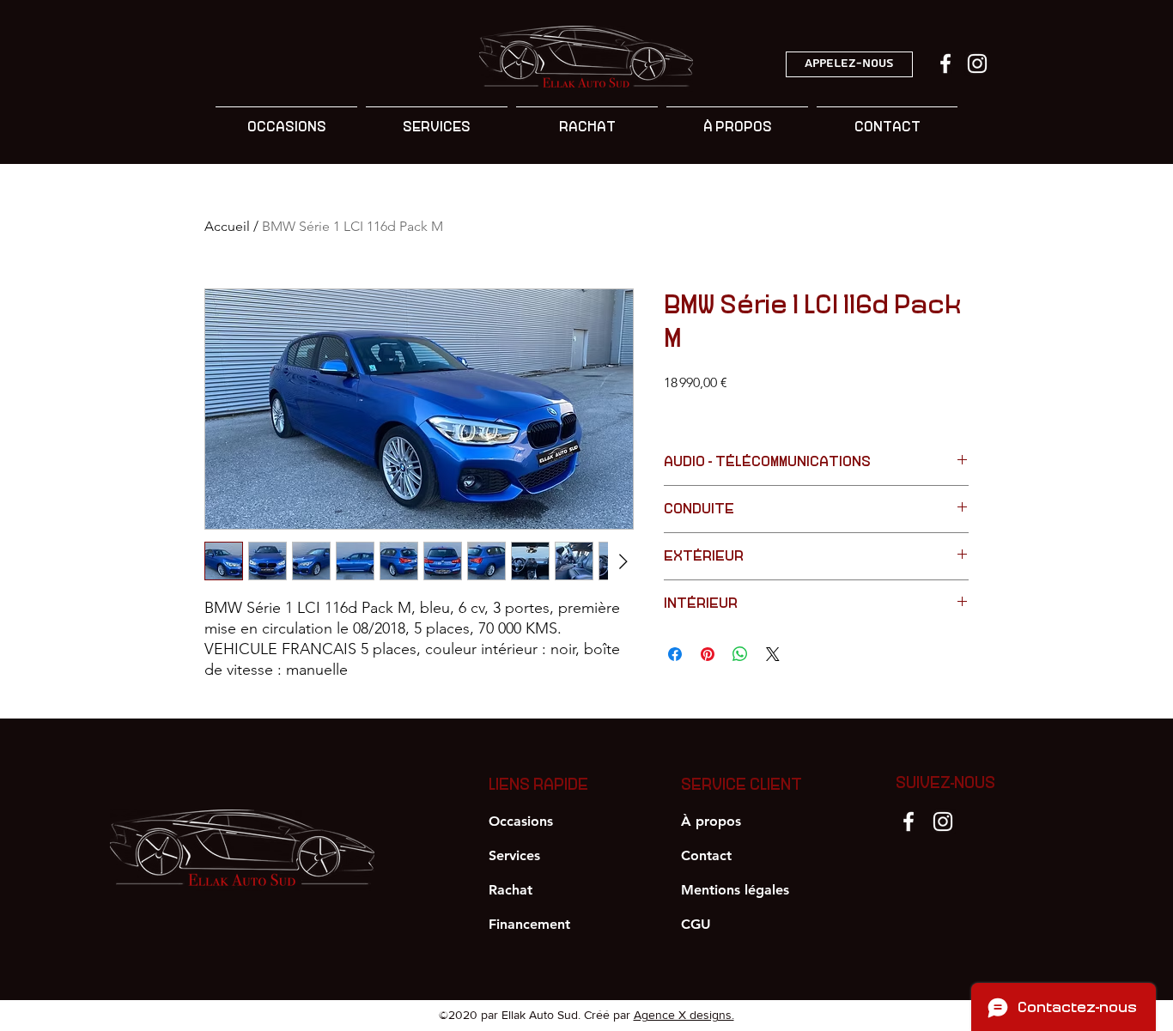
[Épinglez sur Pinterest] (707, 654)
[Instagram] (943, 821)
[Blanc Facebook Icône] (945, 63)
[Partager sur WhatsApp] (740, 654)
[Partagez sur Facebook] (675, 654)
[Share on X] (773, 654)
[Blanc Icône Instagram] (977, 63)
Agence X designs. (684, 1015)
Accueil (227, 226)
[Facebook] (908, 821)
